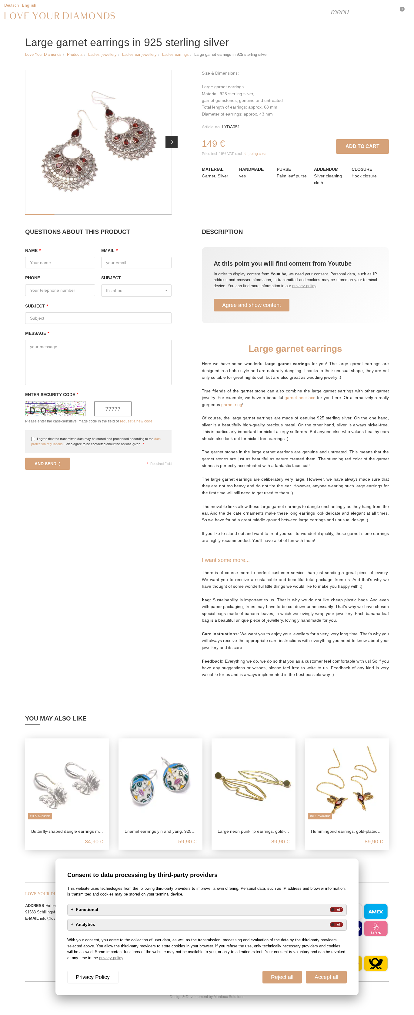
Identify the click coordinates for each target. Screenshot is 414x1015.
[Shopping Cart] (383, 12)
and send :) (48, 463)
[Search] (353, 12)
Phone (32, 277)
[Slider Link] (98, 142)
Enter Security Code (51, 394)
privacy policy (304, 286)
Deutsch (11, 5)
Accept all (326, 977)
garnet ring (231, 404)
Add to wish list (332, 145)
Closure (362, 169)
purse (284, 169)
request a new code (136, 421)
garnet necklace (300, 397)
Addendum (326, 169)
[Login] (368, 12)
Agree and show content (251, 305)
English (29, 5)
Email (109, 250)
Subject (111, 277)
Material (213, 169)
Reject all (282, 977)
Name (33, 250)
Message (37, 333)
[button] (171, 142)
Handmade (251, 169)
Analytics (85, 925)
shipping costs (255, 154)
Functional (87, 910)
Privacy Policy (93, 977)
